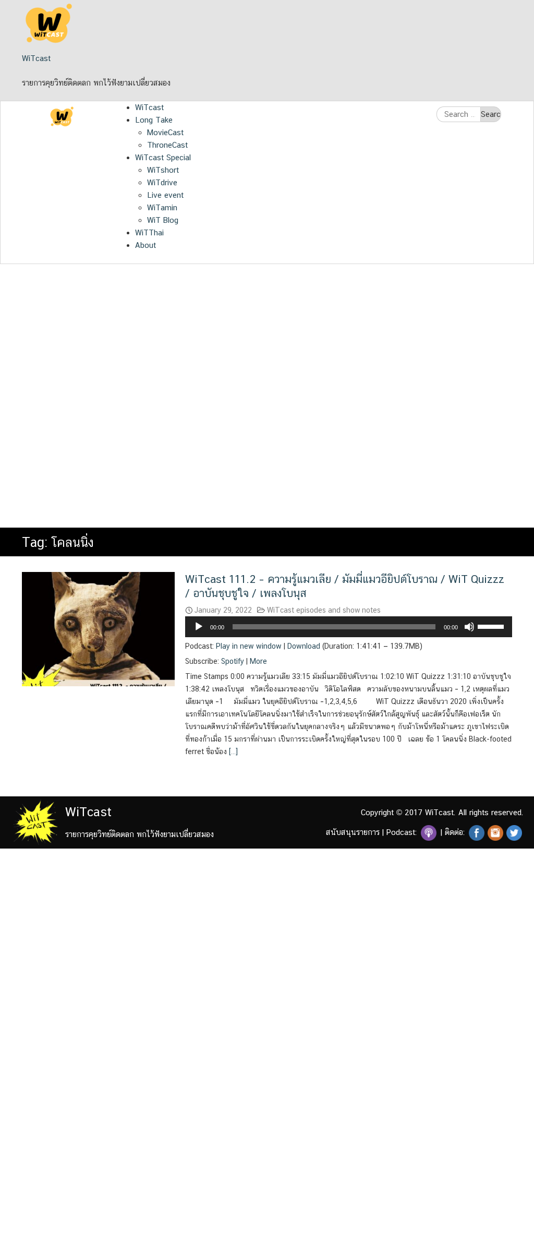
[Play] (198, 627)
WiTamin (162, 207)
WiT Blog (162, 220)
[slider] (492, 625)
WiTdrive (162, 182)
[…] (232, 751)
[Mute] (469, 627)
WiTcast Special (163, 157)
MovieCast (165, 132)
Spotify (232, 661)
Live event (165, 194)
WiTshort (163, 169)
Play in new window (249, 646)
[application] (348, 626)
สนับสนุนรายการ (353, 832)
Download (303, 646)
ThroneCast (167, 144)
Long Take (154, 119)
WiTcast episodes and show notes (324, 610)
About (145, 245)
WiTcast (36, 58)
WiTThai (149, 232)
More (258, 661)
